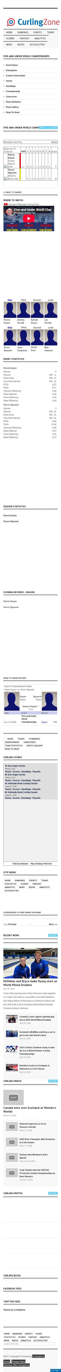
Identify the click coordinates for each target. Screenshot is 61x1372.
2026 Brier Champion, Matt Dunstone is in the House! (37, 1141)
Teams (50, 32)
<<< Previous (10, 924)
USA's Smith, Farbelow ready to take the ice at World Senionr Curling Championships (37, 1050)
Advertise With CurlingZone (16, 1365)
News (9, 44)
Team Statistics (13, 101)
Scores (10, 38)
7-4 (55, 721)
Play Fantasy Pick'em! (41, 863)
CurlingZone (38, 1356)
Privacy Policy (18, 1361)
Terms (6, 1361)
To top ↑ (55, 1370)
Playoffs (36, 771)
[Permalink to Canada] (12, 1018)
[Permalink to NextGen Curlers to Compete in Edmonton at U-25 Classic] (12, 1067)
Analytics (40, 38)
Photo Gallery (12, 106)
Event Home (12, 65)
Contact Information (15, 75)
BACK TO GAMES (14, 192)
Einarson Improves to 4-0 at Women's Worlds (32, 1125)
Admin (54, 141)
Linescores (11, 96)
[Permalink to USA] (12, 1049)
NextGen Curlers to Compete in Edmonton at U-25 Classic (34, 1067)
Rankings (23, 32)
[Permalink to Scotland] (12, 1033)
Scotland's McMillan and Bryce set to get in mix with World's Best (37, 1033)
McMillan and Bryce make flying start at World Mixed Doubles (30, 983)
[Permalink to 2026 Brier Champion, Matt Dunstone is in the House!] (12, 1142)
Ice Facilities (37, 44)
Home (9, 32)
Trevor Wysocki (12, 171)
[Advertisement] (30, 266)
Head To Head (12, 112)
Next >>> (53, 924)
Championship (13, 91)
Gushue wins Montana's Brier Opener (33, 1156)
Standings (11, 86)
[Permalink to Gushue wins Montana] (12, 1157)
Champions (11, 70)
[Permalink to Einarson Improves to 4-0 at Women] (12, 1126)
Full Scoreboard (20, 863)
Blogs (20, 44)
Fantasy (24, 38)
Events (38, 32)
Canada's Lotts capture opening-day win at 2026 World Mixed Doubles (36, 1018)
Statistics (10, 884)
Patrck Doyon (11, 156)
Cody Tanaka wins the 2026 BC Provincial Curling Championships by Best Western (37, 1173)
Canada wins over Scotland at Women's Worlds (29, 1109)
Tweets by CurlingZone (14, 1309)
